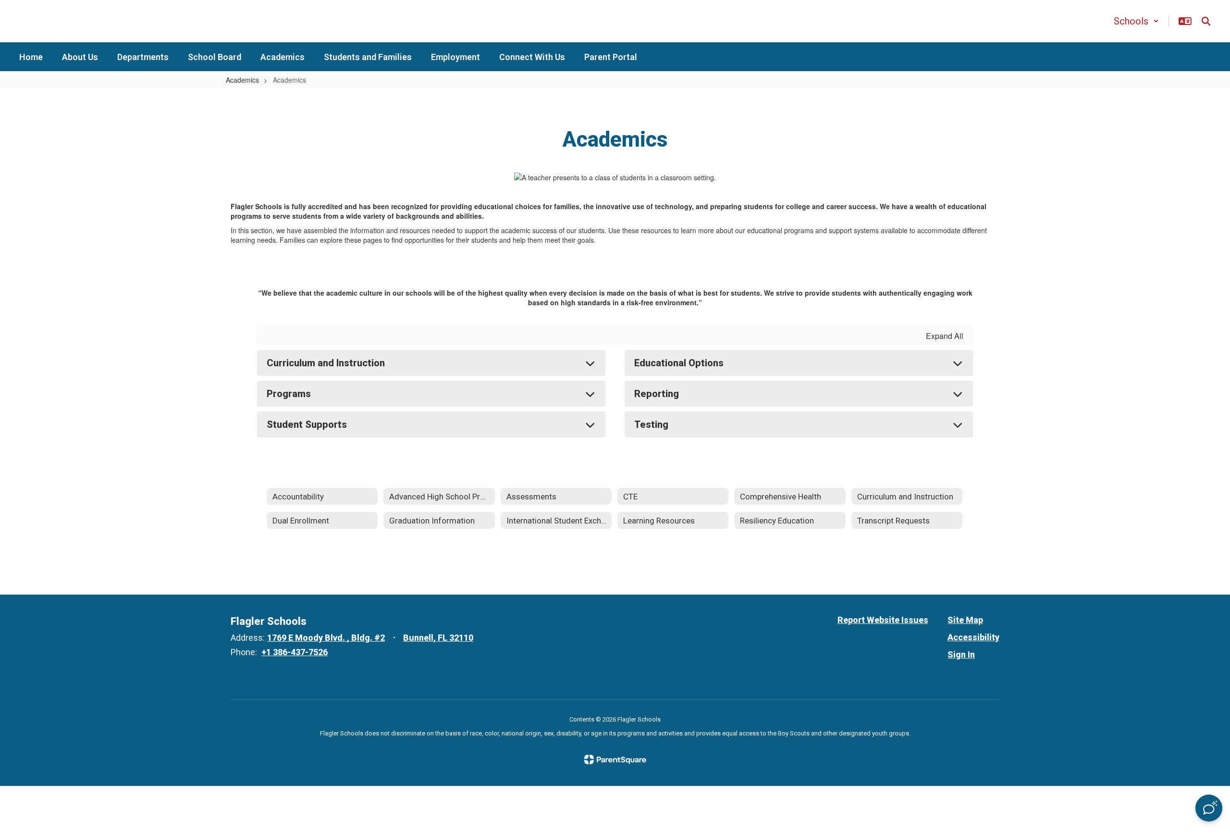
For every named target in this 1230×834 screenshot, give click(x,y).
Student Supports (307, 424)
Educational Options (679, 363)
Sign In (961, 654)
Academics (242, 80)
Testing (651, 424)
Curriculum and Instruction (326, 363)
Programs (289, 393)
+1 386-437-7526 (294, 652)
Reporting (656, 393)
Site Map (965, 620)
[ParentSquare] (615, 759)
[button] (1136, 21)
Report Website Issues (882, 620)
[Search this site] (1206, 21)
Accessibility (973, 637)
